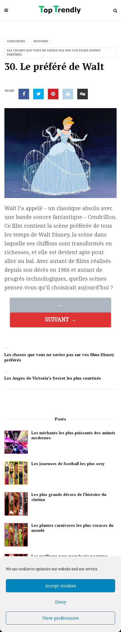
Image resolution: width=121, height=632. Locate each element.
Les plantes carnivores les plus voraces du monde (72, 528)
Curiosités (16, 41)
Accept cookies (60, 586)
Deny (60, 602)
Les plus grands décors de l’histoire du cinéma (68, 497)
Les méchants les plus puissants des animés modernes (73, 435)
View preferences (60, 618)
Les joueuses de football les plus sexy (68, 463)
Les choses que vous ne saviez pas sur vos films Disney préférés (54, 52)
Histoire (40, 41)
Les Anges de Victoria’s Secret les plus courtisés (52, 378)
